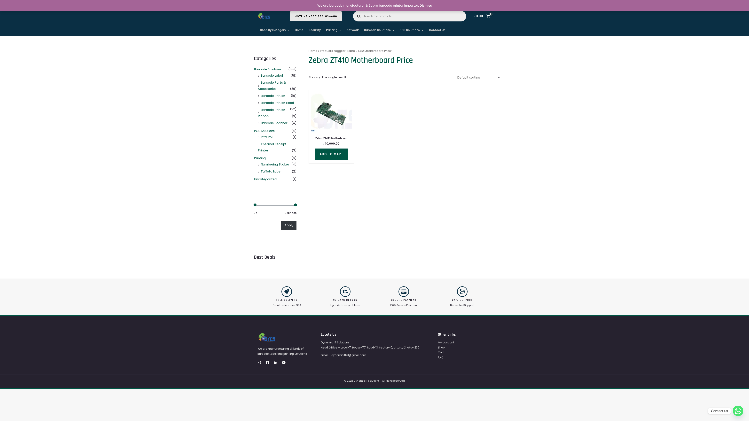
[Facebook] (267, 362)
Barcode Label (272, 75)
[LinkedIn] (275, 362)
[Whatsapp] (738, 411)
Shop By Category (273, 30)
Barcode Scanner (274, 123)
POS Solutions (410, 30)
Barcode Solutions (377, 30)
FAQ (440, 357)
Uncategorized (265, 179)
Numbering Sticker (275, 164)
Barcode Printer (273, 96)
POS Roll (267, 137)
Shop (441, 347)
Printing (331, 30)
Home (299, 30)
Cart (441, 352)
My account (446, 342)
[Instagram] (259, 362)
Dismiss (426, 5)
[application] (287, 30)
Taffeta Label (271, 171)
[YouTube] (284, 362)
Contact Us (437, 30)
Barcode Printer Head (277, 103)
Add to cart (331, 154)
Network (353, 30)
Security (315, 30)
